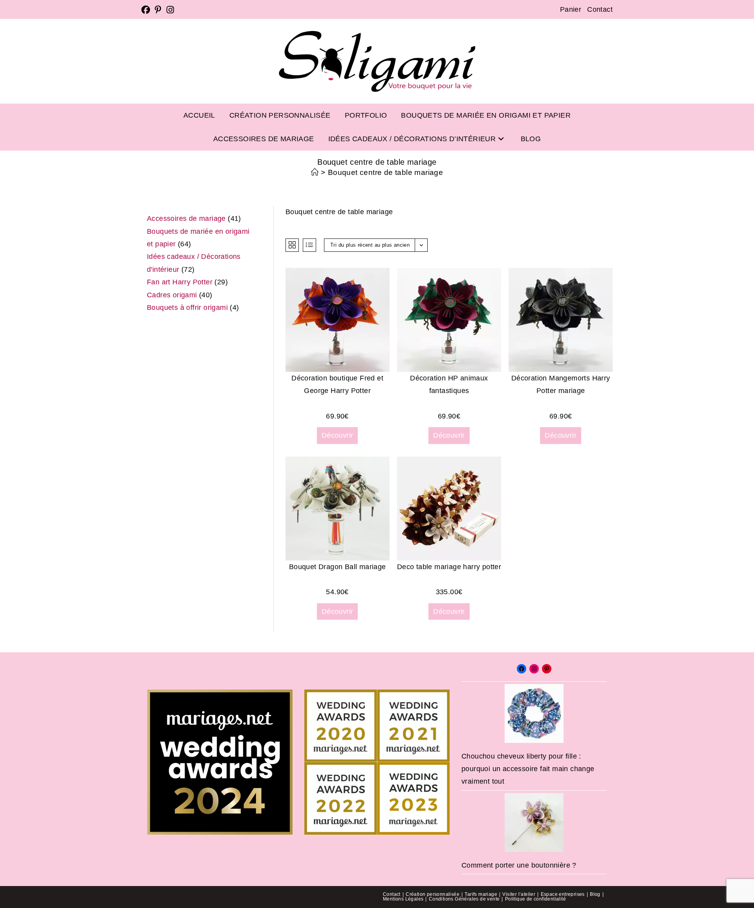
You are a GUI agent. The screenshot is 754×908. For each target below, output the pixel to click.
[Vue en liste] (309, 245)
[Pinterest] (546, 668)
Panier (570, 9)
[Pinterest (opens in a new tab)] (158, 9)
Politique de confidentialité (535, 899)
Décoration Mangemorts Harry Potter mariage (560, 384)
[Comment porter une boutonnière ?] (534, 822)
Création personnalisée (432, 894)
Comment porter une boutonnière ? (518, 865)
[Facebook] (521, 668)
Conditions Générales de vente (464, 899)
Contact (600, 9)
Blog (595, 894)
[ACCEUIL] (314, 172)
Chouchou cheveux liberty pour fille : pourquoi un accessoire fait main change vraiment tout (528, 769)
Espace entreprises (563, 894)
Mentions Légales (403, 899)
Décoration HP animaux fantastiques (449, 384)
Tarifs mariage (481, 894)
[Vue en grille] (292, 245)
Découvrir (337, 435)
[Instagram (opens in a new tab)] (170, 9)
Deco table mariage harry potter (449, 567)
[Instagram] (534, 668)
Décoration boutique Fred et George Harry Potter (337, 384)
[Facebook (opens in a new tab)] (146, 9)
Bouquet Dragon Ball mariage (337, 567)
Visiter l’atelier (518, 894)
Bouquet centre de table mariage (385, 172)
